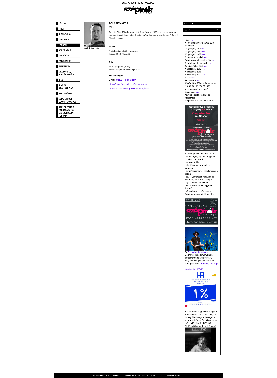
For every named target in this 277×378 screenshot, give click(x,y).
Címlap (62, 23)
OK (218, 30)
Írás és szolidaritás (66, 86)
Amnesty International (198, 252)
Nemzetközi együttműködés (67, 100)
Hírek (61, 29)
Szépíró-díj (65, 56)
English (188, 23)
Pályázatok (65, 61)
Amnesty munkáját (210, 263)
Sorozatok (65, 50)
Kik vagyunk (65, 34)
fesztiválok (65, 93)
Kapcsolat (65, 39)
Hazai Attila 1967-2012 (195, 269)
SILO (61, 80)
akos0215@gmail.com (126, 80)
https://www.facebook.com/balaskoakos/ (128, 84)
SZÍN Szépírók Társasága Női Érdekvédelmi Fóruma (66, 111)
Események (64, 66)
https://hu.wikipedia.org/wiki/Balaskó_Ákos (129, 88)
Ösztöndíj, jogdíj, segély (66, 73)
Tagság (63, 45)
